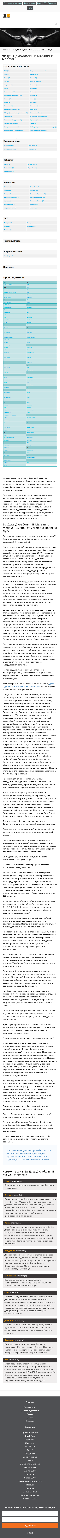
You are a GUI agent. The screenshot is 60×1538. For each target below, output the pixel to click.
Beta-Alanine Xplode (30, 1495)
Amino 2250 (30, 1471)
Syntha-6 (30, 1439)
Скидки (30, 1414)
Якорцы (30, 1485)
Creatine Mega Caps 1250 (30, 1481)
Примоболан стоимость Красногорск (26, 1153)
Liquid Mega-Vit (30, 1457)
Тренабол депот (30, 1432)
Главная (30, 1402)
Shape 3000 (30, 1478)
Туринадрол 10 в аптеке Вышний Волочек (28, 1159)
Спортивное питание (13, 3)
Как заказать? (30, 1407)
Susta (30, 1460)
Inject (39, 3)
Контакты (30, 1421)
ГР (45, 3)
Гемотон (30, 1488)
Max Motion (30, 1446)
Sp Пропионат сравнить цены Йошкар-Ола (29, 1150)
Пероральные (29, 3)
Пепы (30, 8)
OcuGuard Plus (30, 1492)
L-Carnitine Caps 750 (30, 1464)
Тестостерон (30, 1467)
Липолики (52, 3)
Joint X (30, 1450)
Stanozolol (30, 1443)
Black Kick (30, 1436)
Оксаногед (30, 1474)
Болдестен (30, 1453)
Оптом (30, 1418)
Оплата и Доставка (30, 1411)
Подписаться (30, 1525)
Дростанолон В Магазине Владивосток (27, 1156)
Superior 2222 (30, 1499)
